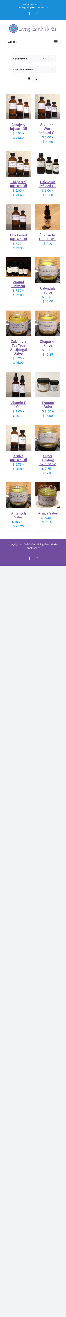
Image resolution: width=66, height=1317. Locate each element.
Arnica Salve (48, 513)
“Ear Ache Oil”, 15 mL (47, 237)
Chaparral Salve (48, 343)
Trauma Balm (48, 405)
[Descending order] (52, 58)
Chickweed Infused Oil (18, 237)
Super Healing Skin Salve (47, 460)
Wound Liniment (18, 284)
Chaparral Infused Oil (18, 184)
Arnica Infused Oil (18, 458)
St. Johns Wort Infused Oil (47, 128)
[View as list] (36, 78)
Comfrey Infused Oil (18, 127)
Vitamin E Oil (18, 405)
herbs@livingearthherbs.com (33, 7)
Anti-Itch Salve (18, 515)
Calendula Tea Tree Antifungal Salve (18, 347)
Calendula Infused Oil (47, 184)
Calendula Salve (48, 290)
